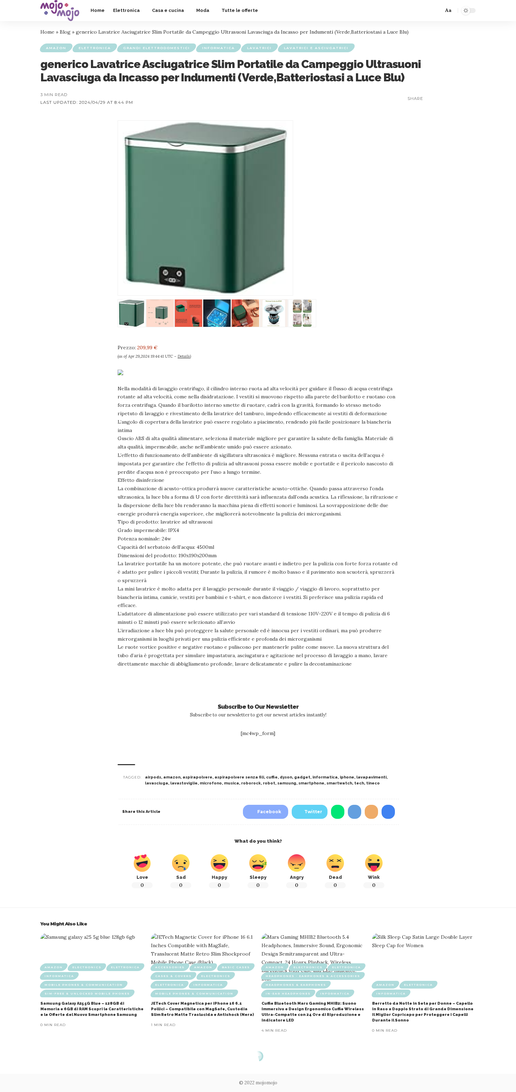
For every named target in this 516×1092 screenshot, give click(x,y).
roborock (251, 783)
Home (47, 32)
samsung (286, 783)
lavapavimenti (371, 777)
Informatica (218, 48)
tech (359, 783)
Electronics (86, 967)
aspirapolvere (197, 777)
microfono (211, 783)
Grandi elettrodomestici (156, 48)
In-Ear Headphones (288, 993)
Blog (65, 32)
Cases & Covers (173, 976)
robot (269, 783)
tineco (373, 783)
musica (231, 783)
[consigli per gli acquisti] (59, 10)
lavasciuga (156, 783)
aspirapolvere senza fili (239, 777)
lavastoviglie (184, 783)
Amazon (56, 48)
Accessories (170, 967)
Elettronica (95, 48)
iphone (347, 777)
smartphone (311, 783)
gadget (302, 777)
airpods (153, 777)
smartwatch (339, 783)
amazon (171, 777)
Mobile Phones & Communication (84, 984)
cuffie (272, 777)
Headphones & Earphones (296, 984)
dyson (286, 777)
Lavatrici (259, 48)
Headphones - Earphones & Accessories (313, 976)
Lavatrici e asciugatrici (316, 48)
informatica (325, 777)
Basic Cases (236, 967)
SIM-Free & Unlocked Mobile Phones (87, 993)
